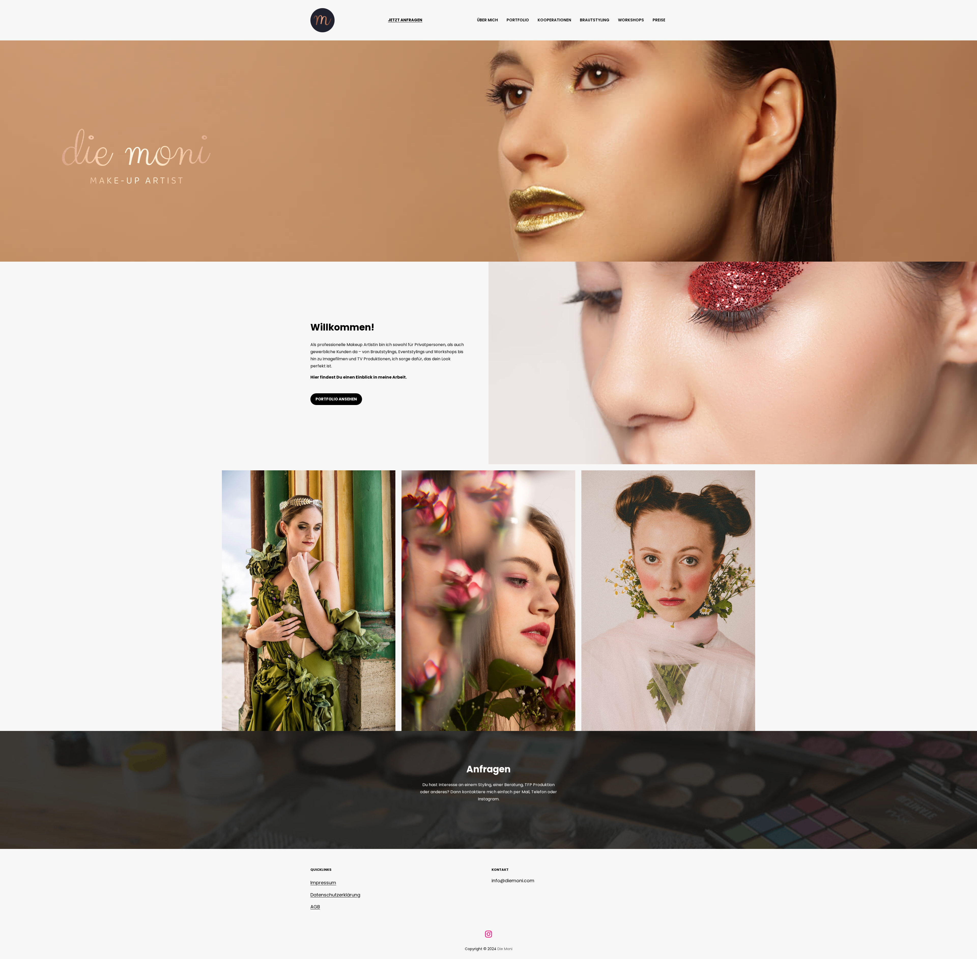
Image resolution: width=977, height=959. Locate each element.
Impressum (323, 882)
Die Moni (504, 948)
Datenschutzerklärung (335, 895)
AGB (315, 907)
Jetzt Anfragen (405, 20)
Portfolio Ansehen (336, 399)
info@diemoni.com (513, 880)
